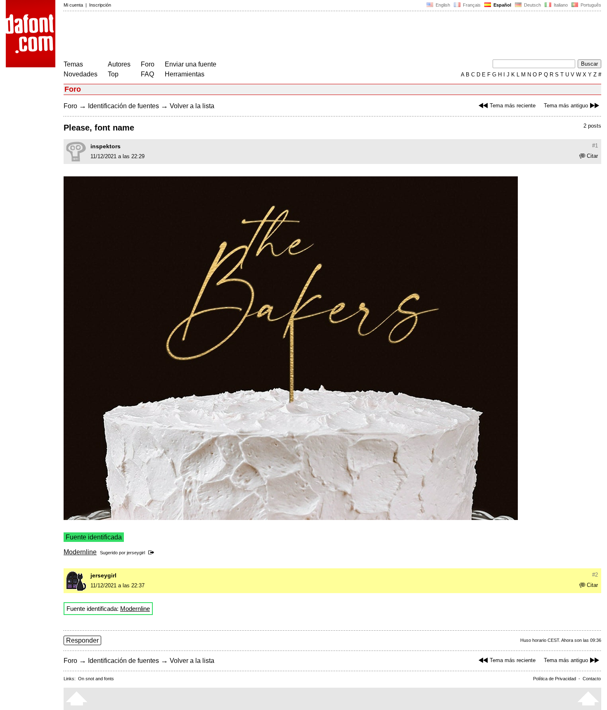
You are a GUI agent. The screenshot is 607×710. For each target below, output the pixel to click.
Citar (592, 156)
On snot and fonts (96, 678)
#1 (595, 145)
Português (589, 4)
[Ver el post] (152, 552)
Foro (147, 64)
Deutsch (532, 4)
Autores (119, 64)
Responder (82, 640)
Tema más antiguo (566, 105)
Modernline (80, 552)
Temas (73, 64)
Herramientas (184, 74)
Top (113, 74)
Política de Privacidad (554, 678)
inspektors (105, 146)
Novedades (80, 74)
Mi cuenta (73, 4)
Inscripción (100, 4)
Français (471, 4)
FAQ (147, 74)
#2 (595, 575)
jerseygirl (136, 552)
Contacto (592, 678)
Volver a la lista (192, 105)
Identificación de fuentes (123, 105)
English (442, 4)
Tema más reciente (513, 105)
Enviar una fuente (190, 64)
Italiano (560, 4)
